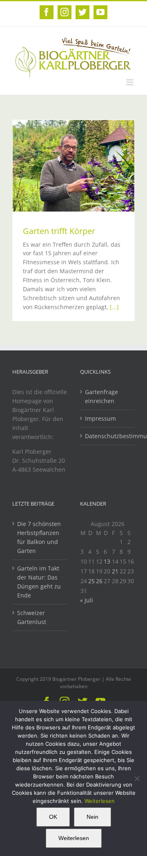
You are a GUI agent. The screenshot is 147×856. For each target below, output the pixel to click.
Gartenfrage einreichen (101, 396)
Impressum (100, 418)
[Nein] (137, 778)
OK (53, 817)
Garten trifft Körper (59, 230)
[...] (114, 307)
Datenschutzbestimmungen (108, 436)
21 (115, 571)
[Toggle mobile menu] (130, 82)
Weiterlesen (100, 801)
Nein (92, 817)
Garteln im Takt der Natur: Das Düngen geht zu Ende (39, 581)
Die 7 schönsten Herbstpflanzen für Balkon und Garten (39, 537)
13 (107, 561)
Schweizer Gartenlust (31, 617)
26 (99, 581)
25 (91, 581)
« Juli (86, 600)
